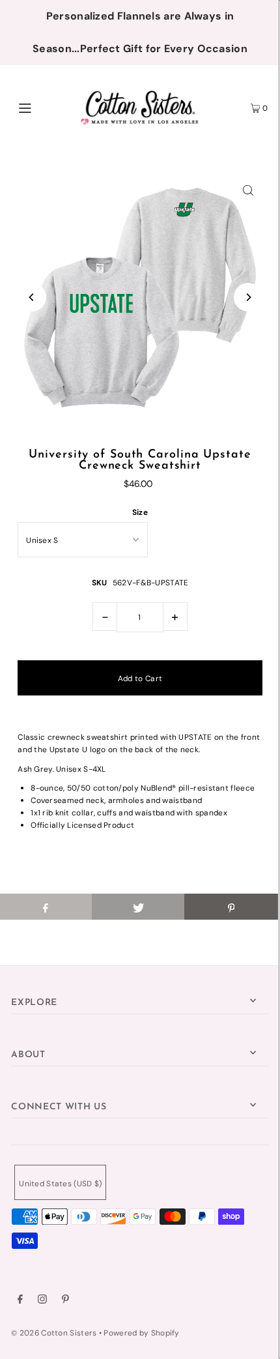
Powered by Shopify (141, 1333)
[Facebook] (20, 1301)
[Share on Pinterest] (230, 907)
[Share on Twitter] (138, 907)
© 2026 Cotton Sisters (53, 1333)
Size (140, 512)
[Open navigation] (44, 106)
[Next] (248, 297)
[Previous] (32, 297)
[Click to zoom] (248, 189)
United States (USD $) (60, 1183)
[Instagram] (42, 1301)
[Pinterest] (65, 1301)
